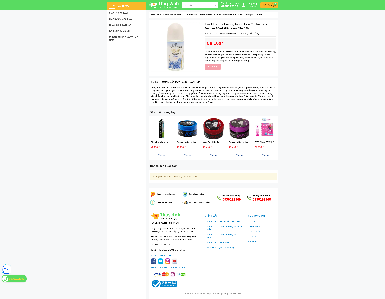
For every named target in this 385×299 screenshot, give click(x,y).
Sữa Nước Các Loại (120, 19)
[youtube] (175, 261)
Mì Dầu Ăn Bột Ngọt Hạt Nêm (123, 38)
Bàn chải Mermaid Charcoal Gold (167, 142)
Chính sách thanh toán (218, 242)
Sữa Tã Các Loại (119, 13)
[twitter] (161, 261)
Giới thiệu (255, 226)
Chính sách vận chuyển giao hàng (224, 221)
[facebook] (154, 261)
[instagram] (168, 261)
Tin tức (253, 236)
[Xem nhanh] (161, 128)
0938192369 (229, 6)
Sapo (239, 294)
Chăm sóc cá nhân (120, 25)
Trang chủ (255, 221)
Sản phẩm (255, 231)
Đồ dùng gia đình (119, 31)
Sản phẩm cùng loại (163, 112)
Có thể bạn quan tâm (163, 165)
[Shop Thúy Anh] (164, 5)
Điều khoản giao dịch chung (221, 247)
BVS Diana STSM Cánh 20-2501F (271, 142)
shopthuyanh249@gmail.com (172, 250)
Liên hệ (254, 241)
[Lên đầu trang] (380, 294)
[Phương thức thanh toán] (169, 274)
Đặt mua (161, 155)
